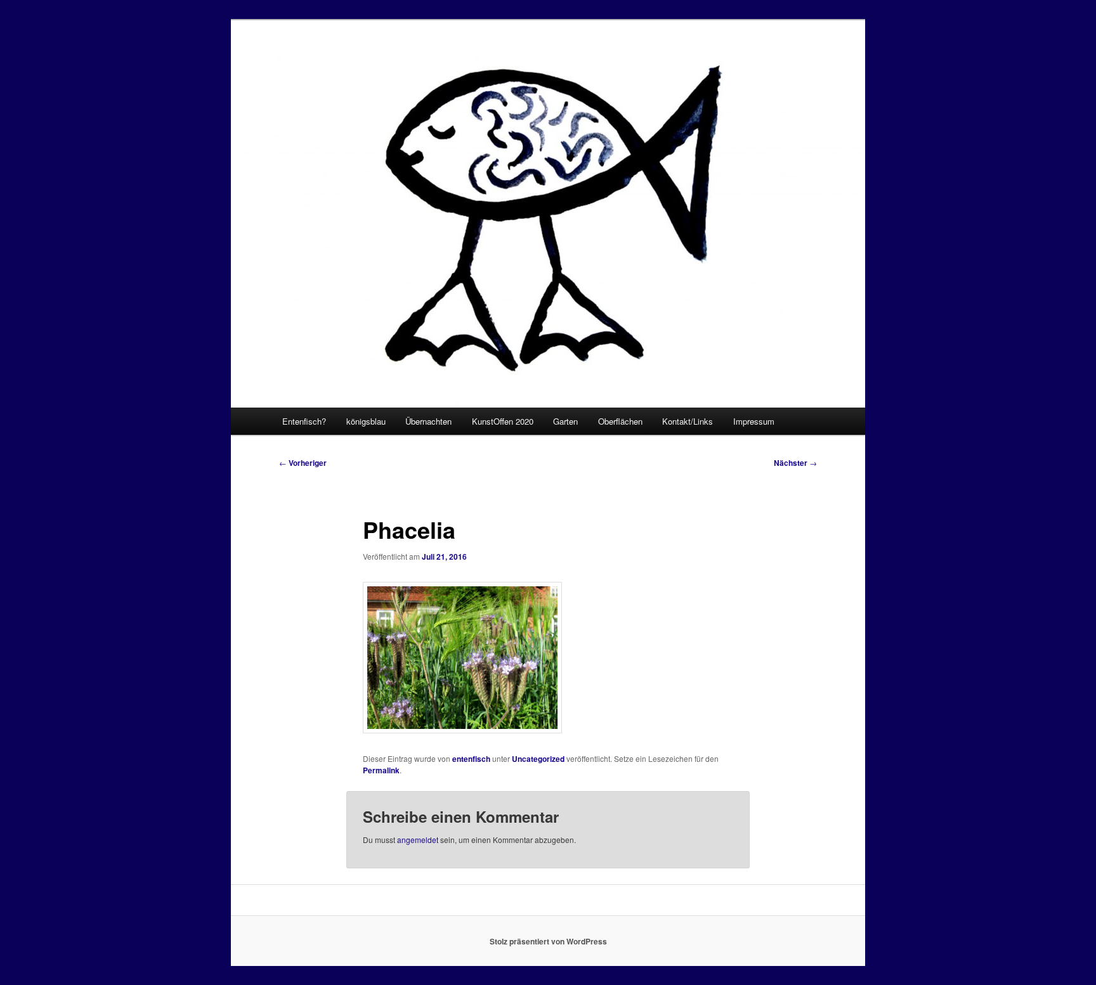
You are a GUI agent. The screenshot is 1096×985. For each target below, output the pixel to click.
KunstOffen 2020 (502, 421)
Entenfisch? (304, 421)
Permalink (381, 770)
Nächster (795, 462)
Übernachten (428, 421)
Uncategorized (538, 758)
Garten (565, 421)
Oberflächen (620, 421)
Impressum (753, 421)
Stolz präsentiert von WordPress (548, 941)
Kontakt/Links (687, 421)
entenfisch (471, 758)
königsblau (366, 421)
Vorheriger (303, 462)
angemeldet (417, 839)
